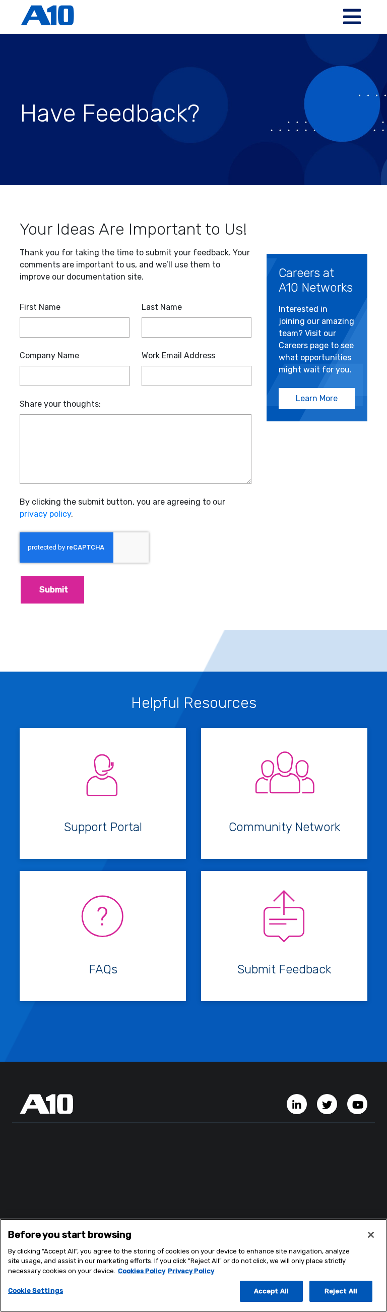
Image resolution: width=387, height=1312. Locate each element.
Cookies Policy (141, 1271)
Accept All (271, 1291)
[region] (193, 1265)
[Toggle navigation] (352, 16)
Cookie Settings (35, 1290)
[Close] (371, 1235)
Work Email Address (178, 355)
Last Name (162, 307)
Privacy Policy (191, 1271)
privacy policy (45, 514)
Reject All (341, 1291)
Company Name (49, 355)
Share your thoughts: (60, 404)
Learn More (317, 398)
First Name (40, 307)
